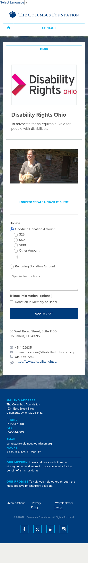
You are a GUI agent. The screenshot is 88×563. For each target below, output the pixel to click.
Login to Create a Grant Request (44, 202)
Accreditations (16, 503)
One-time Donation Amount (35, 229)
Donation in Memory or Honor (36, 302)
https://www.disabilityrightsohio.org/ (36, 362)
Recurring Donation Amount (35, 266)
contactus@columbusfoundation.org (29, 443)
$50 (22, 240)
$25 (22, 234)
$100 (22, 245)
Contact (49, 28)
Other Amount (29, 250)
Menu (44, 49)
